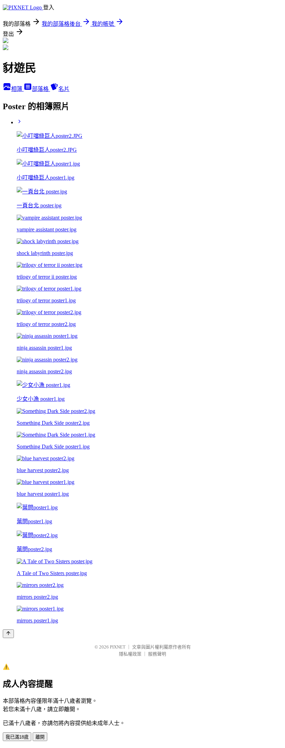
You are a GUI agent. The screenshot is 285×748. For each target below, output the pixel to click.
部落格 (41, 89)
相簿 (17, 89)
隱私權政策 (130, 654)
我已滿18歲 (17, 737)
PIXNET (117, 647)
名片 (64, 89)
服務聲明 (157, 654)
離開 (39, 737)
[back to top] (8, 633)
